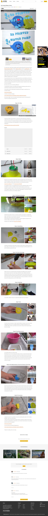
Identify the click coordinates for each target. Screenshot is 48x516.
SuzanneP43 (14, 471)
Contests (14, 1)
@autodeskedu (43, 506)
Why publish (32, 504)
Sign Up (45, 1)
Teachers (18, 1)
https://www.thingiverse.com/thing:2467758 (11, 125)
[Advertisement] (42, 57)
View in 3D (25, 151)
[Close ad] (47, 47)
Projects (10, 1)
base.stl (5, 127)
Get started (32, 505)
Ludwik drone (27, 68)
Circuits (19, 504)
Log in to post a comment (24, 499)
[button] (35, 8)
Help (31, 506)
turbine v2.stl (8, 153)
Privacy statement (17, 514)
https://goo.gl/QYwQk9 (18, 183)
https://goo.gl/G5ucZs (8, 183)
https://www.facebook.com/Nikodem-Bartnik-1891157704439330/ (15, 95)
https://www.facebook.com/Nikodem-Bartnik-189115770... (14, 426)
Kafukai (14, 490)
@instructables (43, 504)
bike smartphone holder (8, 68)
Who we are (32, 509)
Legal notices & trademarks (41, 514)
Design (19, 506)
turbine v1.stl (8, 151)
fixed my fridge (18, 68)
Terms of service (12, 514)
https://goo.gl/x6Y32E (8, 92)
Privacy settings (22, 514)
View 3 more (30, 241)
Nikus (10, 58)
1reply (12, 487)
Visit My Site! (8, 64)
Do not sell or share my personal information (31, 514)
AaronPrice (14, 483)
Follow (10, 59)
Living (23, 505)
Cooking (24, 504)
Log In (42, 1)
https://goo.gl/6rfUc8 (17, 221)
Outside (24, 506)
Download (30, 151)
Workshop (19, 505)
